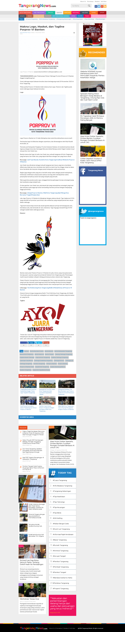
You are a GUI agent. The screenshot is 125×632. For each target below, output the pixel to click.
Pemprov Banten (51, 363)
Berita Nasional (39, 354)
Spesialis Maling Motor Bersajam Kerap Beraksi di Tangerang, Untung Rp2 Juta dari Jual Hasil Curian (92, 97)
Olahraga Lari (69, 360)
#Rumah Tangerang (59, 545)
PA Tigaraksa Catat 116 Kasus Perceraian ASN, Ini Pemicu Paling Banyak (92, 118)
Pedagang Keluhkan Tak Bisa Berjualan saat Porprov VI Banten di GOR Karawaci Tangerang (66, 392)
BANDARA (67, 12)
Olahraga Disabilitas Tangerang (43, 360)
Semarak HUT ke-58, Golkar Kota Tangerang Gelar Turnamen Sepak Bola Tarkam (47, 392)
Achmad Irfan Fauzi (25, 32)
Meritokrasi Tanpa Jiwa (29, 599)
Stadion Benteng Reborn (57, 366)
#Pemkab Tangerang (59, 567)
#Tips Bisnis (55, 512)
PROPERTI (48, 16)
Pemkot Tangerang (39, 363)
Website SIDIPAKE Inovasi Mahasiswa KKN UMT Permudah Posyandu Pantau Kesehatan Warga (92, 75)
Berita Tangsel (49, 354)
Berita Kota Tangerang (26, 354)
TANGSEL (50, 12)
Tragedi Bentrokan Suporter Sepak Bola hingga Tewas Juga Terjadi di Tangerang (28, 391)
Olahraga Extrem (59, 360)
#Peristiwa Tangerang (59, 583)
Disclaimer (90, 1)
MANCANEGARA (39, 16)
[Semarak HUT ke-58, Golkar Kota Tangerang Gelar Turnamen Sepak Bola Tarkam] (47, 384)
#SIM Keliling (56, 518)
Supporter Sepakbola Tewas (41, 370)
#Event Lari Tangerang (60, 529)
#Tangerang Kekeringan (64, 19)
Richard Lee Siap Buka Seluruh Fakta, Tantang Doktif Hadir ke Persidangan (31, 562)
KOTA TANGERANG (25, 12)
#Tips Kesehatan (78, 19)
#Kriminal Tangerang (59, 550)
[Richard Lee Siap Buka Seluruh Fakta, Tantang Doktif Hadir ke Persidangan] (32, 551)
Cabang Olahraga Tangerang (63, 354)
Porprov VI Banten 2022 (27, 366)
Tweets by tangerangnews (88, 218)
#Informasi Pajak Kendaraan (61, 534)
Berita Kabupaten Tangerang (63, 351)
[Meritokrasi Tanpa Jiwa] (32, 590)
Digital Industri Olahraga (27, 357)
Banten (26, 351)
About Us (83, 1)
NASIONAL (76, 12)
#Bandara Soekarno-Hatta (61, 577)
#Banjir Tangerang (58, 539)
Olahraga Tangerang (26, 363)
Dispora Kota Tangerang (43, 357)
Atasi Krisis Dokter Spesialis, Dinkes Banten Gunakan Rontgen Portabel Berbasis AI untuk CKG (62, 444)
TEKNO (93, 12)
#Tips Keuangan (100, 19)
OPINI (73, 16)
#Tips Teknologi (89, 19)
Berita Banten (49, 351)
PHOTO (80, 16)
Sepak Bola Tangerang (42, 366)
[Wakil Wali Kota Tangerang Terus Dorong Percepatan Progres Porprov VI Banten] (66, 400)
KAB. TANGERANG (39, 12)
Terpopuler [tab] (23, 428)
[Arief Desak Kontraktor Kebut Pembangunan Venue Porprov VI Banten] (28, 400)
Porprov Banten (63, 363)
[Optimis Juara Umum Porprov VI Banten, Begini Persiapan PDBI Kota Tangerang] (47, 400)
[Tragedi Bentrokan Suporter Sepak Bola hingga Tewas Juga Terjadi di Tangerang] (28, 384)
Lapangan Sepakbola (26, 360)
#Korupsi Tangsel (58, 556)
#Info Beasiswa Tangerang (47, 19)
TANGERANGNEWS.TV (98, 16)
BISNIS (30, 16)
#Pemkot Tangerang (59, 561)
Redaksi (97, 1)
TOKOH (87, 16)
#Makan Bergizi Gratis (59, 523)
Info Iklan (103, 1)
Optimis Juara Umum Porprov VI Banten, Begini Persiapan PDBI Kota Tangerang (46, 408)
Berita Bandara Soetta (36, 351)
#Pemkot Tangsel (58, 572)
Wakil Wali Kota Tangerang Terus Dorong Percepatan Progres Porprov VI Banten (66, 407)
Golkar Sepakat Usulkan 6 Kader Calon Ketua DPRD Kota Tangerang (91, 161)
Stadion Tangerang (25, 370)
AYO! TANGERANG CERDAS (61, 16)
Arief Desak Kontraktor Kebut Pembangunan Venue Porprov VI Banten (28, 407)
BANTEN (59, 12)
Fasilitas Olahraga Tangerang (59, 357)
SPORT (102, 12)
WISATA (22, 16)
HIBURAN (85, 12)
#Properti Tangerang (59, 588)
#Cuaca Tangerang (31, 19)
